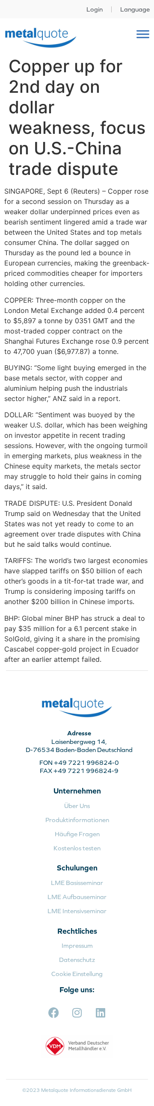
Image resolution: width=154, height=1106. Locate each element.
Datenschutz (77, 959)
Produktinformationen (77, 819)
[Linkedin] (100, 1012)
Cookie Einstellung (77, 973)
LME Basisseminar (77, 882)
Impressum (77, 945)
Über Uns (77, 805)
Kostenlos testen (77, 848)
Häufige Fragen (77, 834)
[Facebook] (53, 1012)
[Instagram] (77, 1012)
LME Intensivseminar (77, 910)
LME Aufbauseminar (77, 896)
